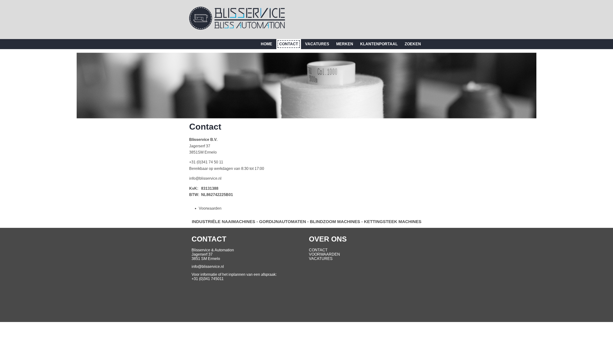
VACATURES (321, 259)
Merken (344, 44)
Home (266, 44)
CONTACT (318, 250)
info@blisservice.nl (205, 178)
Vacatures (317, 44)
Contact (288, 44)
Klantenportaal (379, 44)
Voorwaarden (210, 208)
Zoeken (413, 44)
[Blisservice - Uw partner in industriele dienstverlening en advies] (237, 28)
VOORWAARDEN (324, 254)
